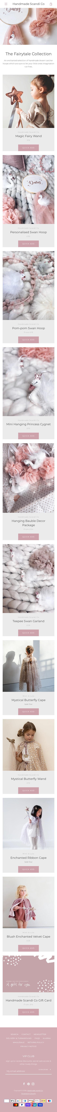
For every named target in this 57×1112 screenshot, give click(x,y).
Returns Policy (36, 1042)
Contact (26, 1034)
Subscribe (43, 1069)
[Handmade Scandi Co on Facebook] (24, 1084)
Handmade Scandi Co (29, 4)
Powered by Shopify (28, 1094)
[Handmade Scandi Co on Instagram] (33, 1084)
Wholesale (19, 1042)
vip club (28, 1056)
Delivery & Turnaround (19, 1038)
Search (14, 1034)
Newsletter (40, 1034)
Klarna (47, 1038)
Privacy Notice (29, 1046)
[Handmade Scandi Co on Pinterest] (28, 1084)
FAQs (37, 1038)
